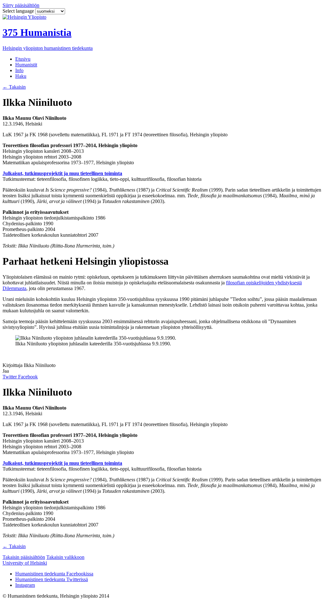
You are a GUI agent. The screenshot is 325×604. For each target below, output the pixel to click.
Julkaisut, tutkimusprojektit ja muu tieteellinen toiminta (62, 173)
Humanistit (26, 64)
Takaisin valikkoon (65, 557)
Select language (19, 11)
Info (19, 70)
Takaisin (14, 87)
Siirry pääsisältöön (21, 5)
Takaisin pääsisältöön (24, 557)
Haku (20, 76)
